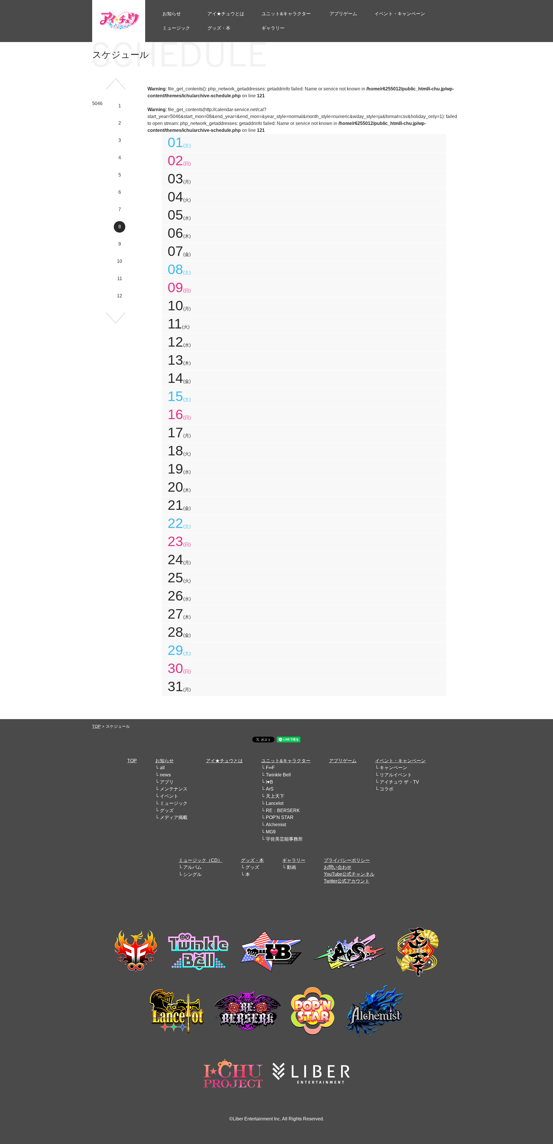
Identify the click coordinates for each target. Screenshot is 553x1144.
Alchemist (276, 824)
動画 (291, 867)
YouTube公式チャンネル (349, 874)
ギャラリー (293, 860)
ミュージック (174, 803)
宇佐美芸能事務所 (284, 839)
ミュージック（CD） (200, 860)
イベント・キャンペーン (400, 760)
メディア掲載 (174, 817)
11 (119, 278)
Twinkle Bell (278, 774)
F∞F (270, 767)
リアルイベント (396, 774)
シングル (192, 874)
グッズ (167, 810)
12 (119, 295)
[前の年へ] (115, 84)
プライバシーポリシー (347, 860)
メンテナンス (174, 788)
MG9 (271, 831)
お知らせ (164, 760)
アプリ (167, 782)
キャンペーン (393, 767)
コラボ (386, 788)
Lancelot (274, 803)
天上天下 (275, 796)
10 (119, 261)
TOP (96, 726)
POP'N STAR (279, 817)
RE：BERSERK (283, 810)
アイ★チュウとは (224, 760)
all (162, 767)
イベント (169, 796)
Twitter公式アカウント (347, 881)
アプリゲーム (343, 760)
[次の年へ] (115, 317)
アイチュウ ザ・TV (399, 782)
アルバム (192, 867)
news (165, 774)
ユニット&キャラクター (285, 760)
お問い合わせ (337, 867)
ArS (270, 788)
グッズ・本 (252, 860)
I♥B (269, 782)
